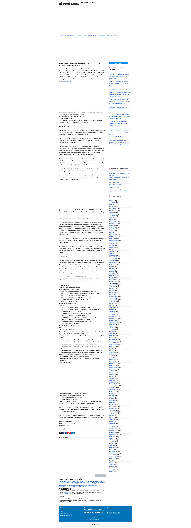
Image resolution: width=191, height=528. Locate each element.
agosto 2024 (112, 229)
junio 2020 (111, 305)
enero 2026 (112, 206)
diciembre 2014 (113, 428)
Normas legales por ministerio (92, 519)
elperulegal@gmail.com (65, 493)
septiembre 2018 (113, 344)
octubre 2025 (112, 212)
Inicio (61, 35)
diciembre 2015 (113, 406)
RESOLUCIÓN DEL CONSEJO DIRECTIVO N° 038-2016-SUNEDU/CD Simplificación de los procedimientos (119, 142)
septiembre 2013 (113, 456)
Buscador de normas (66, 511)
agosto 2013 (112, 458)
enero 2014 (112, 449)
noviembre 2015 (113, 408)
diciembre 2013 (113, 451)
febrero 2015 (112, 425)
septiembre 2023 (113, 240)
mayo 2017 (112, 374)
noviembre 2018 (113, 341)
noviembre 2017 (113, 363)
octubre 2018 (112, 343)
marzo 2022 (112, 273)
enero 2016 (112, 404)
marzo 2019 (112, 333)
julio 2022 (111, 266)
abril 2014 (111, 443)
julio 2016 (111, 393)
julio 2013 (111, 460)
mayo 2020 (112, 307)
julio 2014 (111, 438)
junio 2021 (111, 290)
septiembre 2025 (113, 214)
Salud (69, 483)
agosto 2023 (112, 242)
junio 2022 (111, 268)
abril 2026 (111, 201)
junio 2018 (111, 350)
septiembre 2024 (113, 227)
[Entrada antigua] (103, 475)
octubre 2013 (112, 455)
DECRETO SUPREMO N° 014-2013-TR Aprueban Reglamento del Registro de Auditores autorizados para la (119, 101)
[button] (61, 433)
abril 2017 (111, 376)
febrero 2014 (112, 447)
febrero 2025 (112, 217)
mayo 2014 (112, 441)
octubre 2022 (112, 260)
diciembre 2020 (113, 294)
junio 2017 (111, 372)
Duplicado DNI (82, 35)
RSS (119, 512)
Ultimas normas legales (66, 515)
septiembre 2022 (113, 262)
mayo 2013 (112, 464)
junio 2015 (111, 417)
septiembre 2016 (113, 389)
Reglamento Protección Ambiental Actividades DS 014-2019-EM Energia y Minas (119, 109)
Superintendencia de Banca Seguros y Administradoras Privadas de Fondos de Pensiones (78, 486)
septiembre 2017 (113, 367)
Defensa (73, 483)
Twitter (115, 512)
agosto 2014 (112, 436)
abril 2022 (111, 272)
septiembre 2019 (113, 322)
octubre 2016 (112, 387)
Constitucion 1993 (115, 35)
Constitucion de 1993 (90, 517)
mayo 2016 (112, 397)
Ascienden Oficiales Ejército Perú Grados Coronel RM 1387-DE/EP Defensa (118, 123)
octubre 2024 (112, 225)
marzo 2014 (112, 445)
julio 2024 (111, 230)
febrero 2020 (112, 313)
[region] (95, 19)
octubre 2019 (112, 320)
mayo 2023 (112, 247)
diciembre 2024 (113, 221)
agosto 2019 (112, 324)
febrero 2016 (112, 402)
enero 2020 (112, 315)
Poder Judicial (101, 482)
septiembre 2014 (113, 434)
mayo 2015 (112, 419)
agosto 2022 (112, 264)
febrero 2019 (112, 335)
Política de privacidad (66, 513)
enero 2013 (112, 471)
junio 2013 (111, 462)
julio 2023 (111, 244)
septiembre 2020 (113, 300)
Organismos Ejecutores (71, 485)
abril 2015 (111, 421)
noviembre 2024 (113, 223)
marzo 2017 (112, 378)
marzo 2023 (112, 251)
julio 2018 (111, 348)
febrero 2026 (112, 204)
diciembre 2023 (113, 234)
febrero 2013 (112, 469)
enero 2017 (112, 382)
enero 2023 (112, 255)
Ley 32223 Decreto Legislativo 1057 (118, 89)
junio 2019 (111, 328)
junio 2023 (111, 245)
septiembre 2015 (113, 412)
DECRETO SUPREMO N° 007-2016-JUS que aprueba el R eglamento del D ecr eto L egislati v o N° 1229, (119, 116)
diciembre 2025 (113, 208)
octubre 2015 (112, 410)
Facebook (109, 512)
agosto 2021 (112, 286)
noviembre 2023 (113, 236)
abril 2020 (111, 309)
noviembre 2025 (113, 210)
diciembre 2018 (113, 339)
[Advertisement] (95, 47)
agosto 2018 (112, 346)
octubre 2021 (112, 283)
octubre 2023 (112, 238)
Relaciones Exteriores (82, 483)
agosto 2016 (112, 391)
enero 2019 (112, 337)
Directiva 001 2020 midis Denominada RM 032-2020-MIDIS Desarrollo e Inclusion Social (119, 76)
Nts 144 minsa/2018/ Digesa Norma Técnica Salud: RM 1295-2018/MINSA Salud (119, 83)
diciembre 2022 (113, 257)
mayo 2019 (112, 329)
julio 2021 (111, 288)
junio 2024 (111, 232)
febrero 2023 (112, 253)
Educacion (91, 483)
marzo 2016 (112, 400)
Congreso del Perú (114, 187)
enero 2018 (112, 359)
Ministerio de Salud (114, 182)
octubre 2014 (112, 432)
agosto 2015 (112, 413)
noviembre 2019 (113, 318)
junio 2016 (111, 395)
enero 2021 (112, 292)
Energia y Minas (63, 483)
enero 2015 (112, 427)
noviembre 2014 (113, 430)
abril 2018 (111, 354)
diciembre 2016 (113, 384)
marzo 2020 (112, 311)
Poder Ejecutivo (63, 481)
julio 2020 (111, 303)
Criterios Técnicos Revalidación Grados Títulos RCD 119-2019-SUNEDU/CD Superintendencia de (119, 94)
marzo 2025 (112, 216)
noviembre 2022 (113, 258)
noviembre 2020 (113, 296)
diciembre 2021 (113, 279)
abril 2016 (111, 399)
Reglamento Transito (103, 35)
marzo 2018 (112, 356)
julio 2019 (111, 326)
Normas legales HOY (70, 35)
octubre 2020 (112, 298)
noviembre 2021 (113, 281)
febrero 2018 (112, 357)
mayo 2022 (112, 270)
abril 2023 (111, 249)
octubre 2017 (112, 365)
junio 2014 (111, 440)
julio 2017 (111, 371)
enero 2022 (112, 277)
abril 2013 (111, 466)
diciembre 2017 (113, 361)
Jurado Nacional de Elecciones (77, 482)
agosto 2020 (112, 301)
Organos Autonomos (73, 481)
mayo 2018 (112, 352)
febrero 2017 (112, 380)
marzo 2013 (112, 468)
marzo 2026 (112, 202)
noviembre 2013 (113, 453)
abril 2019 (111, 331)
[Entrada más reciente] (97, 475)
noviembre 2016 (113, 385)
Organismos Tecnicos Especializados (88, 481)
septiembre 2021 (113, 285)
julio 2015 (111, 415)
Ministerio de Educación (115, 184)
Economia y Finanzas (91, 482)
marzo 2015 (112, 423)
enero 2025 (112, 219)
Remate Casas (92, 35)
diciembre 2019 (113, 316)
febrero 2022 (112, 275)
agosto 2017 (112, 369)
